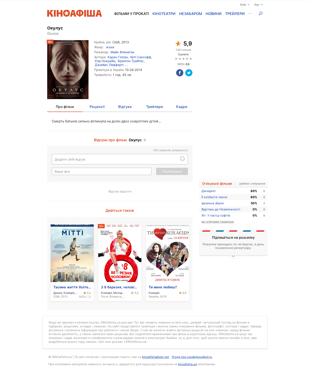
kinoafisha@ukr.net (155, 357)
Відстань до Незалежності (221, 209)
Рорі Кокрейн (105, 61)
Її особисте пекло (214, 197)
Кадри (181, 107)
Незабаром (190, 13)
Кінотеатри (164, 13)
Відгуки (125, 107)
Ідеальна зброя (213, 203)
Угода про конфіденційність (192, 357)
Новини (213, 13)
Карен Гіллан (118, 57)
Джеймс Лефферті (109, 65)
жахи (110, 47)
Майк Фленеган (122, 52)
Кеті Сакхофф (140, 57)
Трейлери (235, 13)
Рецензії (97, 107)
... (126, 65)
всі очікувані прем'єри (218, 221)
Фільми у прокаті (131, 13)
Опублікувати (172, 171)
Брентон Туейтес (131, 61)
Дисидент (209, 191)
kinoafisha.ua (187, 364)
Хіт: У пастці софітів (216, 215)
